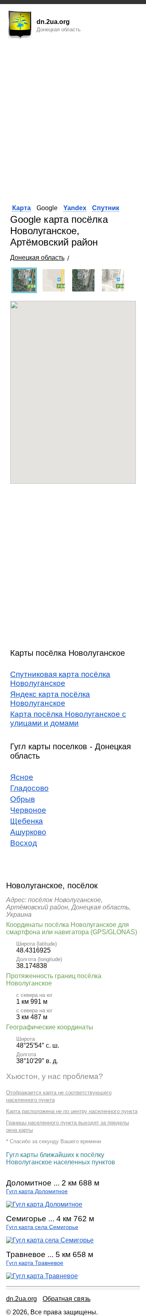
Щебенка (26, 821)
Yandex (74, 207)
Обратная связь (66, 1298)
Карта (21, 207)
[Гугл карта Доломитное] (44, 1204)
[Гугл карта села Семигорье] (50, 1240)
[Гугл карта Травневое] (42, 1275)
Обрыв (22, 799)
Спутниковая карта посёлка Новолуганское (60, 678)
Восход (23, 843)
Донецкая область (37, 257)
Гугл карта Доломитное (37, 1191)
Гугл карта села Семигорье (42, 1227)
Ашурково (28, 832)
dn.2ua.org (21, 1298)
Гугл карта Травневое (34, 1263)
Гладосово (29, 788)
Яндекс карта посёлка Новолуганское (50, 698)
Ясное (21, 777)
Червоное (28, 810)
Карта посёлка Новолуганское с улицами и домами (68, 718)
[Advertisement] (73, 119)
